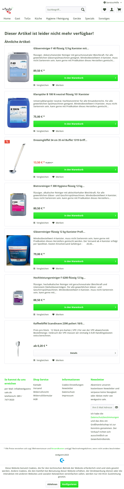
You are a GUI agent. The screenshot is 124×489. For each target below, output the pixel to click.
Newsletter (67, 388)
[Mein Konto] (112, 10)
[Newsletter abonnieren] (116, 407)
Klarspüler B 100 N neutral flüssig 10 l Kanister (61, 94)
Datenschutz (68, 391)
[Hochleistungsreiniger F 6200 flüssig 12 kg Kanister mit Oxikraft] (18, 296)
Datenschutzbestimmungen (105, 417)
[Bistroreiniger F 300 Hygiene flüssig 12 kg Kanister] (18, 204)
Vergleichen (42, 85)
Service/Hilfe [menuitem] (113, 2)
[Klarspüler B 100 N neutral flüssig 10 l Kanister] (18, 113)
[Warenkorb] (119, 10)
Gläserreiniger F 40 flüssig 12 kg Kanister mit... (61, 48)
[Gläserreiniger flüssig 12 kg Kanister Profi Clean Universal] (18, 250)
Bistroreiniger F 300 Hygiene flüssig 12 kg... (59, 186)
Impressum (67, 395)
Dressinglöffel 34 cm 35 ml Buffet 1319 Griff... (60, 140)
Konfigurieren (69, 484)
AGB (35, 399)
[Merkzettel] (104, 10)
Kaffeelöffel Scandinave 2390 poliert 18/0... (59, 323)
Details (73, 353)
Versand (37, 388)
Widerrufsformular (42, 395)
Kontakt (37, 384)
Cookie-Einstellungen (72, 384)
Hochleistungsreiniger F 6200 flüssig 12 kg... (59, 277)
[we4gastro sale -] (8, 10)
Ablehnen (52, 484)
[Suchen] (83, 10)
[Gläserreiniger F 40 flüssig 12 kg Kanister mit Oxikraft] (18, 67)
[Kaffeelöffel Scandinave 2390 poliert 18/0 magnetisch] (18, 342)
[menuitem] (66, 10)
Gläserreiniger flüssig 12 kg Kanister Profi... (59, 231)
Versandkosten (57, 448)
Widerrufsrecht (41, 391)
